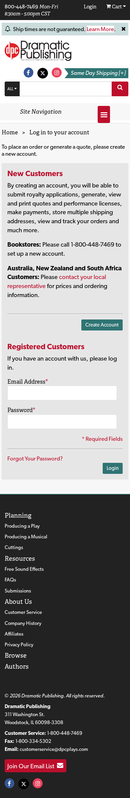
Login (113, 468)
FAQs (10, 580)
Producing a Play (22, 526)
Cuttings (14, 547)
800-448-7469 (21, 6)
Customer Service (23, 612)
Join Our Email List (32, 765)
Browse (16, 655)
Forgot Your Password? (35, 458)
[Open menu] (104, 114)
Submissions (18, 591)
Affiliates (14, 634)
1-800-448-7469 (64, 733)
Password (21, 410)
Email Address (27, 381)
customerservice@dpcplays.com (54, 749)
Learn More (100, 29)
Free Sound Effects (24, 569)
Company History (23, 623)
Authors (17, 666)
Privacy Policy (19, 645)
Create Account (102, 325)
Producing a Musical (26, 537)
